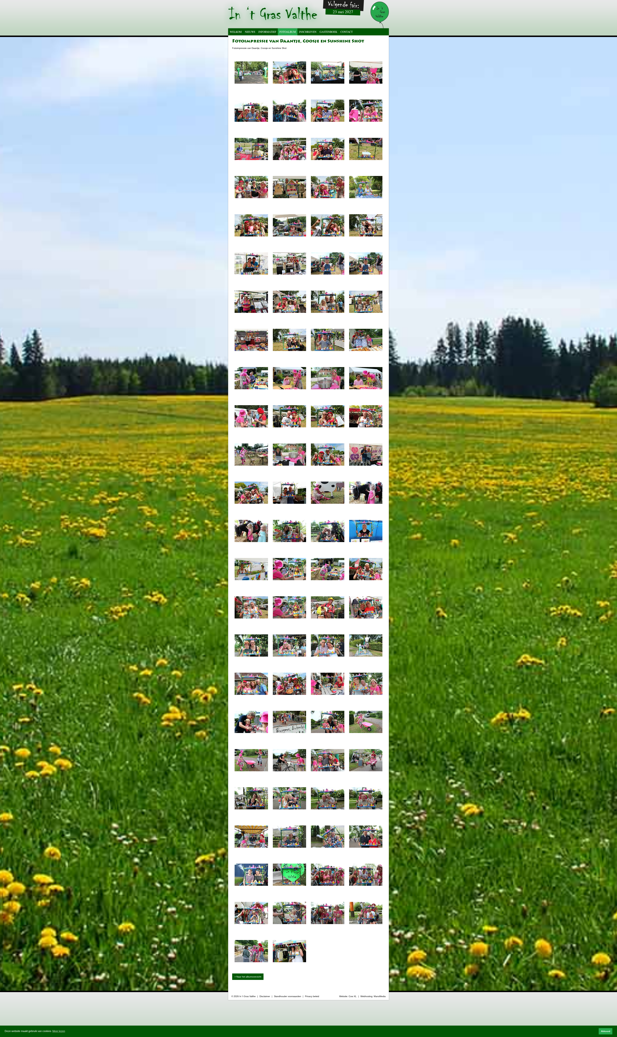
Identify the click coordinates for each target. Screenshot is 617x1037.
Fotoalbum (287, 32)
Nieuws (250, 32)
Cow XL (353, 996)
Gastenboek (328, 32)
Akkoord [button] (605, 1031)
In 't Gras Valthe (247, 996)
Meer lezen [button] (58, 1031)
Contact (346, 32)
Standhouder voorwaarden (287, 996)
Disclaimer (264, 996)
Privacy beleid (312, 996)
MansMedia (380, 996)
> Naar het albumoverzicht (247, 976)
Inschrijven (307, 32)
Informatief (267, 32)
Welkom (236, 32)
